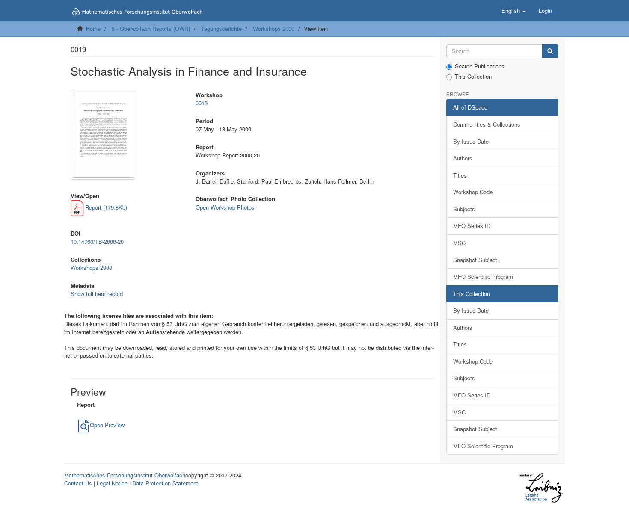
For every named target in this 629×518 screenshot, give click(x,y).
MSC (459, 243)
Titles (460, 175)
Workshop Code (473, 192)
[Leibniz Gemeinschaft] (540, 488)
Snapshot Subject (475, 260)
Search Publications (479, 66)
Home (93, 28)
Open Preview (107, 425)
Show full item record (97, 294)
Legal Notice (112, 483)
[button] (513, 10)
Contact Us (78, 483)
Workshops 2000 (273, 28)
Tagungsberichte (221, 28)
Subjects (464, 209)
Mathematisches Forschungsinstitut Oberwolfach (124, 475)
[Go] (550, 51)
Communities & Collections (486, 124)
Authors (462, 158)
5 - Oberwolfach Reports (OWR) (151, 28)
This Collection (473, 76)
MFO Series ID (471, 226)
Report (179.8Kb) (105, 207)
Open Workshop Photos (225, 207)
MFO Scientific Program (483, 276)
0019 (202, 103)
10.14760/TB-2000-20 (97, 241)
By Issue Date (471, 141)
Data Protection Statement (165, 483)
